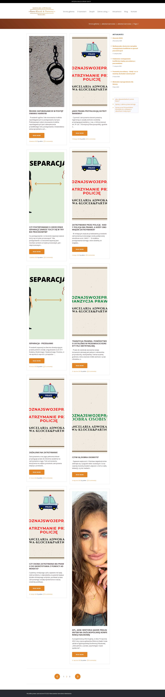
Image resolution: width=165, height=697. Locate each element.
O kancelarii (81, 12)
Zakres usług (102, 12)
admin (41, 141)
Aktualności (116, 12)
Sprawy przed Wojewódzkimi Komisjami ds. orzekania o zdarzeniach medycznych (124, 109)
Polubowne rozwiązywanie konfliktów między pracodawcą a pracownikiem (124, 61)
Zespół (92, 12)
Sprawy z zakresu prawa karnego (125, 104)
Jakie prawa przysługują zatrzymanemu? (89, 112)
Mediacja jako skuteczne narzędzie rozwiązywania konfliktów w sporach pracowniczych (125, 48)
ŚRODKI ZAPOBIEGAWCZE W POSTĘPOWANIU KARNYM (46, 112)
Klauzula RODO (118, 38)
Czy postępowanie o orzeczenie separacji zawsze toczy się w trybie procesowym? (46, 229)
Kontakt (134, 12)
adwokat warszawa (108, 24)
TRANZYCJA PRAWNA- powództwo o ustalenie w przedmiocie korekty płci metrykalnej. (89, 343)
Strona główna (68, 12)
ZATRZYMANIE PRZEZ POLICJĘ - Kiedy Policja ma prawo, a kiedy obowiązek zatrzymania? (89, 227)
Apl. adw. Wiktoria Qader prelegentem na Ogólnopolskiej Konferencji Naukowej (89, 632)
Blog (126, 12)
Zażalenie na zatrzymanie (43, 452)
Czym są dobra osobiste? (85, 457)
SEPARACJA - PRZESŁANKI (41, 343)
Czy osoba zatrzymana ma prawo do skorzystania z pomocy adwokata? (46, 566)
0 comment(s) (48, 141)
